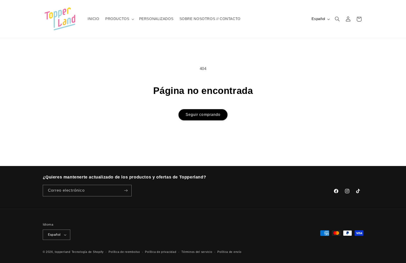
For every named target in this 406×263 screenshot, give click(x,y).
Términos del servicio (196, 252)
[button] (119, 19)
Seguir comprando (203, 115)
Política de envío (229, 252)
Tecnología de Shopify (88, 252)
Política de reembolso (124, 252)
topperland (62, 252)
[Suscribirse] (125, 190)
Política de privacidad (160, 252)
